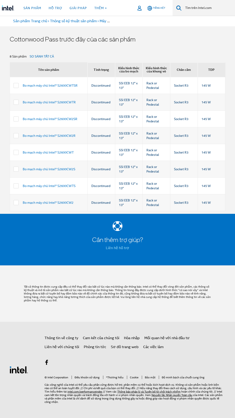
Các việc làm (153, 347)
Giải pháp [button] (78, 8)
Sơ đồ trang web (125, 347)
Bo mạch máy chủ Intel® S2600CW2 (48, 203)
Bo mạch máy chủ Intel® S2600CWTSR (50, 85)
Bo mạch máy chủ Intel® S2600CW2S (49, 169)
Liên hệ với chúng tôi (62, 347)
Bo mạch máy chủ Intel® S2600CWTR (49, 102)
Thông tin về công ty (61, 338)
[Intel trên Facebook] (46, 363)
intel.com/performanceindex (84, 391)
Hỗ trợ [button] (55, 8)
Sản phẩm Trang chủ (30, 21)
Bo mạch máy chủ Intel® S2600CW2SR (50, 119)
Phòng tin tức (95, 347)
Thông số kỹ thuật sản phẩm (73, 21)
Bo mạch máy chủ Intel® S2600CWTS (49, 186)
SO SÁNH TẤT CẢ (42, 56)
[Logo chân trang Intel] (19, 369)
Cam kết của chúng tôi (101, 338)
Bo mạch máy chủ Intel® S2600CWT (48, 152)
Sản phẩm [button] (32, 8)
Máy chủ (106, 21)
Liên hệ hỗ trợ (117, 248)
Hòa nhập (132, 338)
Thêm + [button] (100, 8)
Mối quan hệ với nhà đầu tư (167, 338)
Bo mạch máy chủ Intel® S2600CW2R (49, 136)
